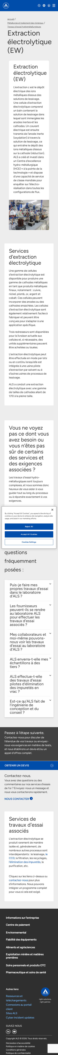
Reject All (29, 526)
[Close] (52, 509)
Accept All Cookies (29, 534)
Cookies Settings (29, 542)
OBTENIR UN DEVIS (17, 765)
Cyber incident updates (20, 1017)
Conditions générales (16, 1050)
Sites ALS (11, 1013)
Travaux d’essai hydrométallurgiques (24, 27)
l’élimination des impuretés (24, 862)
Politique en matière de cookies (20, 1046)
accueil (10, 19)
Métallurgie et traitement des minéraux (25, 23)
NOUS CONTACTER (16, 799)
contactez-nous (18, 880)
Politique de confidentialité (18, 1053)
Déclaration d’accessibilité (18, 1043)
